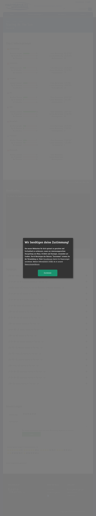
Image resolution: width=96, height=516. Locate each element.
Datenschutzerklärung (32, 264)
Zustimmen (47, 273)
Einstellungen (47, 259)
